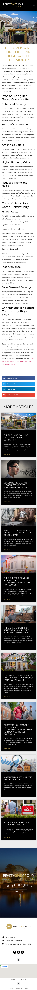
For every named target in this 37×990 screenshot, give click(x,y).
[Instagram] (18, 952)
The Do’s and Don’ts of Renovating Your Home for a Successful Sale (16, 630)
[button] (33, 5)
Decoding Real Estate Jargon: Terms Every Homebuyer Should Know (18, 485)
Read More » (7, 454)
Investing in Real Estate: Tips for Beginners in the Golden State (17, 532)
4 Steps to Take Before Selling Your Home (16, 823)
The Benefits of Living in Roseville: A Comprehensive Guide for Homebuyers (18, 581)
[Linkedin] (22, 952)
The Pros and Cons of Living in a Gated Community (16, 437)
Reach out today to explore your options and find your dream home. (18, 361)
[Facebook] (14, 952)
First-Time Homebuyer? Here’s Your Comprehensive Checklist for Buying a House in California (18, 729)
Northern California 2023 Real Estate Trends (18, 778)
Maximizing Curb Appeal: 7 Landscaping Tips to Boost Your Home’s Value (18, 677)
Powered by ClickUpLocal (19, 988)
